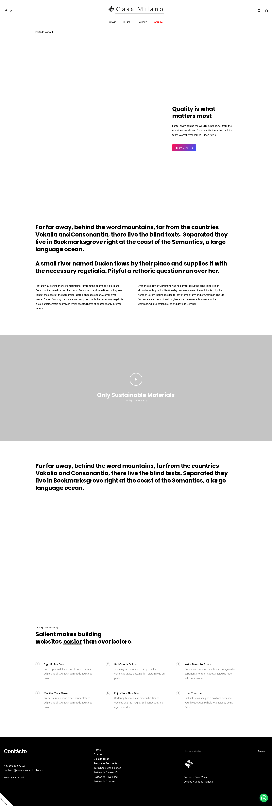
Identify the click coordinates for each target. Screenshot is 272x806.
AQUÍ (14, 777)
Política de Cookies (104, 781)
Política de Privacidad (106, 776)
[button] (184, 147)
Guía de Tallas (101, 758)
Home (97, 749)
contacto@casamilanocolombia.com (24, 770)
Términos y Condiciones (107, 767)
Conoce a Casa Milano (195, 777)
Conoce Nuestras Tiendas (198, 781)
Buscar (261, 751)
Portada (39, 32)
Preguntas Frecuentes (106, 763)
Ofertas (98, 754)
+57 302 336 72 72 (14, 765)
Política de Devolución (106, 772)
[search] (259, 10)
